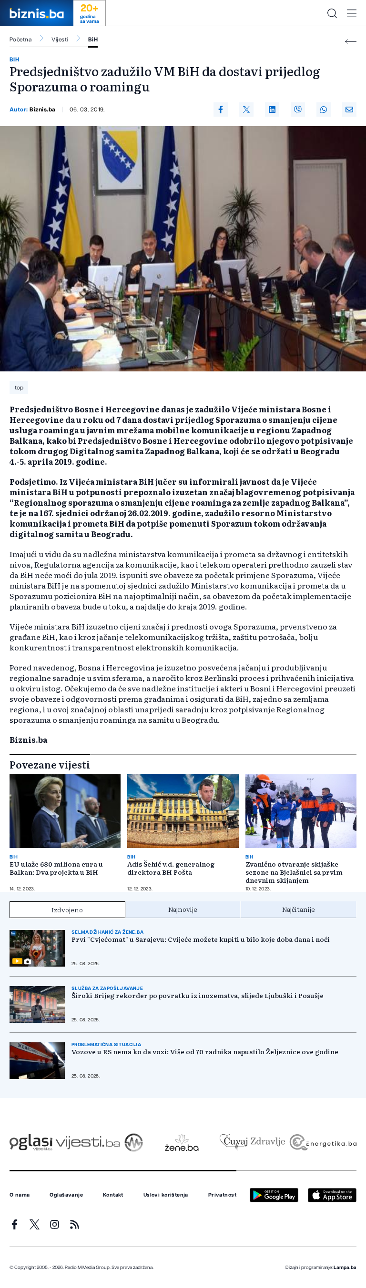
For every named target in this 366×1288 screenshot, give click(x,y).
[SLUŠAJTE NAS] (133, 1142)
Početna (20, 39)
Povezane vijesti (50, 764)
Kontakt (113, 1195)
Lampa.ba (345, 1267)
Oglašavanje (66, 1195)
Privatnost (222, 1195)
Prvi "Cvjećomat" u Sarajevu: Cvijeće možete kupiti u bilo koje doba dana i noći (200, 939)
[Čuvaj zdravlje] (252, 1142)
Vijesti (59, 39)
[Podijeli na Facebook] (221, 109)
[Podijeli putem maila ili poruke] (349, 109)
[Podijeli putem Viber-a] (298, 109)
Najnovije (182, 909)
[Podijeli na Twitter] (246, 109)
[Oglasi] (31, 1142)
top (19, 387)
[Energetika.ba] (322, 1142)
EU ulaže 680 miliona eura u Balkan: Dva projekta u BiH (56, 868)
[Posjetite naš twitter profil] (35, 1224)
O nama (20, 1195)
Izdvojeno (67, 909)
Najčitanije (298, 909)
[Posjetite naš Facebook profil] (15, 1224)
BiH (93, 39)
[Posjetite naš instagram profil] (55, 1224)
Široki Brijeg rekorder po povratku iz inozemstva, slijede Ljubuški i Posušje (197, 995)
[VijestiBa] (87, 1142)
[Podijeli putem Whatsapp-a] (323, 109)
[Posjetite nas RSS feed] (75, 1224)
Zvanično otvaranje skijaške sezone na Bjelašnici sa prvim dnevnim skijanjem (294, 872)
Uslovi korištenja (165, 1195)
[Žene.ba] (181, 1142)
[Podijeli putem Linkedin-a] (272, 109)
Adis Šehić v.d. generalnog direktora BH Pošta (170, 868)
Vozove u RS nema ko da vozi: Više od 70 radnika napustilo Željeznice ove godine (204, 1052)
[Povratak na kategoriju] (350, 41)
